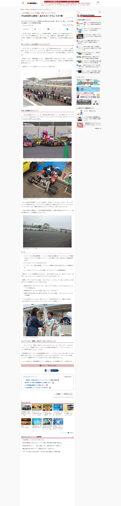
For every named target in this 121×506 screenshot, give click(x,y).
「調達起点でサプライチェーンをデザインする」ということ (92, 125)
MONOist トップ (68, 393)
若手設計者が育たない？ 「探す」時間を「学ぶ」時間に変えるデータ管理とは (41, 445)
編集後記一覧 (98, 128)
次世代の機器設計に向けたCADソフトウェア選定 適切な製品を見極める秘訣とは (42, 442)
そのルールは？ (48, 365)
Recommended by (63, 432)
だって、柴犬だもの (90, 111)
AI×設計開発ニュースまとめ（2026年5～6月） (33, 439)
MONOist (22, 9)
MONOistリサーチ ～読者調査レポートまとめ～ (87, 79)
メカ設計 (27, 9)
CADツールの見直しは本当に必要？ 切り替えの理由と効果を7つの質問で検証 (41, 451)
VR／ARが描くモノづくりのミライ (84, 99)
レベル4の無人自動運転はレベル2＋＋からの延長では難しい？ (92, 118)
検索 (100, 12)
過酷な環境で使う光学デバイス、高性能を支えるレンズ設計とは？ (38, 448)
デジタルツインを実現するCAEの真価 (85, 93)
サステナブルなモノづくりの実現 (84, 86)
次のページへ (54, 370)
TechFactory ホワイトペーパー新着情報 (31, 436)
